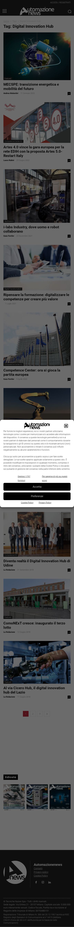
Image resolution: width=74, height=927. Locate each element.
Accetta (37, 486)
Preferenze (37, 496)
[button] (66, 425)
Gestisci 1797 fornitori (24, 478)
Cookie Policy (27, 502)
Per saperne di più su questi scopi (54, 478)
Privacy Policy (45, 502)
